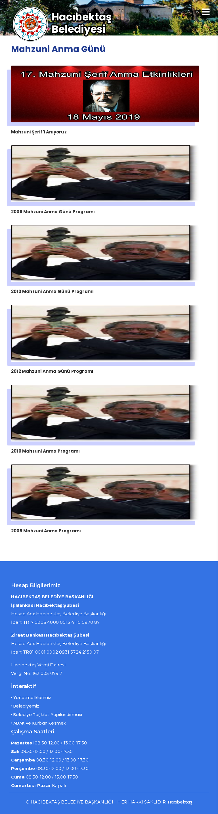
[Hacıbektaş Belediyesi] (72, 41)
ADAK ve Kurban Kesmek (39, 723)
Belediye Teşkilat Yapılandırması (47, 714)
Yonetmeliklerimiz (32, 697)
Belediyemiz (26, 706)
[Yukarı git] (208, 804)
